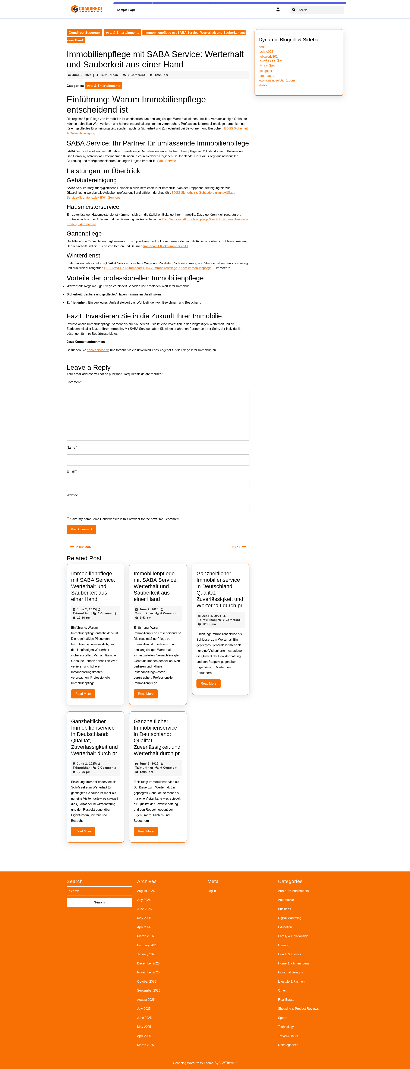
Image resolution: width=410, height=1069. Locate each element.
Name (72, 447)
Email (72, 471)
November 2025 (148, 972)
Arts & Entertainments (122, 32)
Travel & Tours (288, 1036)
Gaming (283, 945)
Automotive (286, 900)
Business (284, 909)
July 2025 (144, 1008)
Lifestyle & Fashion (291, 981)
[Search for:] (99, 896)
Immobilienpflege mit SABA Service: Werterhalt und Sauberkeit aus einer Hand (93, 586)
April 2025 (144, 1036)
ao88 (262, 47)
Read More (85, 695)
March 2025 (145, 1045)
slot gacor (265, 71)
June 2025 (144, 1018)
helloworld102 (268, 56)
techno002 (266, 51)
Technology (286, 1026)
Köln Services (110, 197)
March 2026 (145, 936)
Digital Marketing (289, 918)
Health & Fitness (289, 954)
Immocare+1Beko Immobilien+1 (165, 246)
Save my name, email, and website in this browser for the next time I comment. (125, 519)
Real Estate (286, 999)
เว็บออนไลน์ (267, 66)
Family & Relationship (293, 936)
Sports (282, 1018)
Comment (75, 382)
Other (282, 990)
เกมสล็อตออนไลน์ (271, 61)
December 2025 (148, 963)
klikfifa (263, 85)
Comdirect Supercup (84, 32)
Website (72, 495)
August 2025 (146, 999)
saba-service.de (98, 350)
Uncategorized (288, 1045)
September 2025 (148, 990)
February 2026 (147, 945)
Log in (212, 891)
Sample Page (126, 10)
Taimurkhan (109, 75)
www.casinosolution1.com (277, 80)
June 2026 (144, 909)
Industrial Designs (290, 972)
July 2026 (144, 900)
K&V (184, 268)
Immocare (89, 224)
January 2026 (146, 954)
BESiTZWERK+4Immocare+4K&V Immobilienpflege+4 (142, 268)
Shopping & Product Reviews (298, 1008)
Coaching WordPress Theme (193, 1063)
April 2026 (144, 927)
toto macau (266, 75)
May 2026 (144, 918)
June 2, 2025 (81, 75)
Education (285, 927)
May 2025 (144, 1026)
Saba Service (166, 161)
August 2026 (146, 891)
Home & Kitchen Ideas (293, 963)
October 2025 (146, 981)
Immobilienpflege (199, 268)
